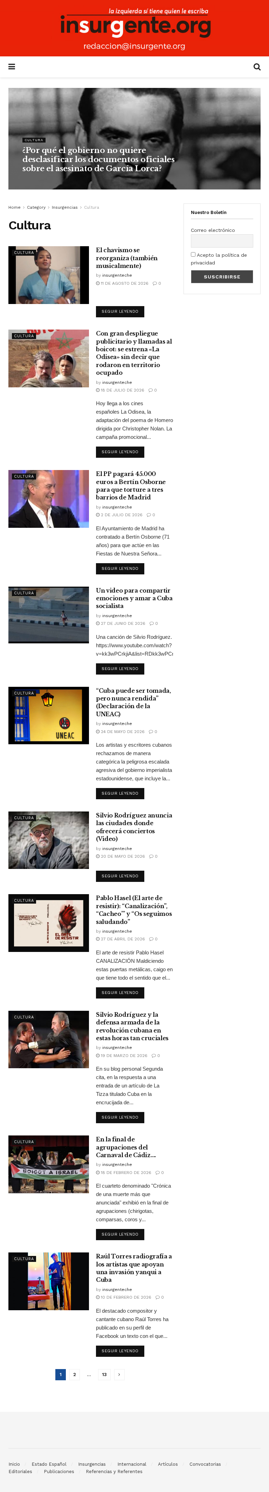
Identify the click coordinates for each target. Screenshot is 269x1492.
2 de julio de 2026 (121, 514)
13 (104, 1374)
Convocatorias (205, 1464)
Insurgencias (65, 207)
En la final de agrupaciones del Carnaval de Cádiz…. (126, 1147)
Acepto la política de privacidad (219, 258)
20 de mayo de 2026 (122, 856)
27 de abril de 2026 (122, 939)
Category (36, 207)
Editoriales (20, 1471)
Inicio (14, 1464)
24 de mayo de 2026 (122, 731)
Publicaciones (59, 1471)
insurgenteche (39, 182)
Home (14, 207)
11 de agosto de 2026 (124, 283)
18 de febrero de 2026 (125, 1172)
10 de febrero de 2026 (125, 1297)
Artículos (168, 1464)
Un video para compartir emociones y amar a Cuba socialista (134, 598)
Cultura (34, 140)
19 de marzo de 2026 (123, 1055)
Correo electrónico (213, 230)
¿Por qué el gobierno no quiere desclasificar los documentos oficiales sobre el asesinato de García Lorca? (98, 160)
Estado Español (49, 1464)
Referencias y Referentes (114, 1471)
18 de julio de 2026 (121, 390)
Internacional (131, 1464)
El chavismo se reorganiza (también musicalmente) (127, 258)
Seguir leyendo (120, 311)
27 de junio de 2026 (122, 623)
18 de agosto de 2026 (80, 182)
